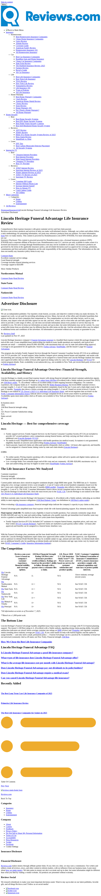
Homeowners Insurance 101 (27, 50)
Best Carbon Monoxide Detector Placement (33, 146)
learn (3, 236)
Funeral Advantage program (42, 340)
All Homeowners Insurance (26, 52)
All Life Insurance (23, 92)
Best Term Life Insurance (25, 79)
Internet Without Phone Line (27, 184)
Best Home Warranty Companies (28, 97)
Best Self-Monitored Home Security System (33, 126)
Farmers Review (22, 68)
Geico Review (21, 41)
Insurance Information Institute (38, 543)
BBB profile (50, 487)
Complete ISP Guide (24, 181)
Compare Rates (7, 256)
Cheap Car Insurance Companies (28, 61)
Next (7, 786)
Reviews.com (6, 866)
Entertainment (21, 204)
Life (18, 210)
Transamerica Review (24, 86)
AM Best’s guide (10, 382)
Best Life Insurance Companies (28, 77)
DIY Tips (19, 144)
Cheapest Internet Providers (26, 155)
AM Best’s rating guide (79, 500)
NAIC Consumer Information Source (15, 394)
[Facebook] (12, 888)
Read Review (18, 278)
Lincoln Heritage (76, 360)
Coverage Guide (22, 46)
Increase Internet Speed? (25, 186)
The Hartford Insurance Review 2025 (30, 66)
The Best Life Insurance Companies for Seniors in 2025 (24, 713)
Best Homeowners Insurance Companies (31, 37)
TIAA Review (21, 81)
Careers (9, 827)
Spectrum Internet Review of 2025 (29, 170)
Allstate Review (22, 43)
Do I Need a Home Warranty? (27, 110)
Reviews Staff (9, 334)
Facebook (10, 844)
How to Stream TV (23, 188)
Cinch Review (21, 99)
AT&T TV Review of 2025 (26, 175)
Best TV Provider (23, 164)
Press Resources (12, 840)
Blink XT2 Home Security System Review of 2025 (36, 135)
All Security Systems (24, 148)
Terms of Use (11, 835)
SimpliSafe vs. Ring (23, 139)
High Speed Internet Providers (27, 159)
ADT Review (21, 130)
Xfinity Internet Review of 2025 (28, 172)
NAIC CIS (61, 492)
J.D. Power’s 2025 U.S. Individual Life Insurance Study (42, 391)
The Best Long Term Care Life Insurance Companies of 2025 (26, 693)
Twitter (8, 842)
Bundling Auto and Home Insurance (30, 59)
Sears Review (21, 106)
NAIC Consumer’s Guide (16, 543)
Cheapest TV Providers (25, 161)
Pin (2, 572)
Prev (3, 786)
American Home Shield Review (28, 101)
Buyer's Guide (21, 70)
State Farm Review (23, 63)
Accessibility (11, 838)
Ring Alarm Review (23, 137)
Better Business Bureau (59, 385)
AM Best (65, 637)
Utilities (19, 201)
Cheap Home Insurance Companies (29, 39)
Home (18, 199)
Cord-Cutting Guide (23, 190)
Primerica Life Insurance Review (15, 703)
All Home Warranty (23, 112)
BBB (60, 630)
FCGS (89, 360)
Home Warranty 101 (24, 108)
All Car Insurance (23, 72)
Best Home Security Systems (27, 119)
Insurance (13, 210)
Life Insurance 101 (23, 88)
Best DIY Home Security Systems (29, 121)
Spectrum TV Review (24, 177)
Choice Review (22, 103)
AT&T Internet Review (25, 168)
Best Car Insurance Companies (28, 57)
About (8, 824)
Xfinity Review (22, 132)
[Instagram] (12, 893)
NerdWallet (60, 347)
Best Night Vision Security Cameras (30, 124)
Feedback (9, 829)
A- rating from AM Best (47, 380)
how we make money (14, 870)
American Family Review (26, 48)
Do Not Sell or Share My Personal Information (24, 833)
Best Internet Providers (25, 157)
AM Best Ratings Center (46, 500)
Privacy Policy (11, 831)
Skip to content (7, 2)
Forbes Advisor (49, 347)
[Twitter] (11, 891)
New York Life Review (25, 83)
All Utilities (20, 192)
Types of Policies (22, 90)
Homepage (5, 210)
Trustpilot (17, 389)
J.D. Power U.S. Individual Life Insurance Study (20, 494)
